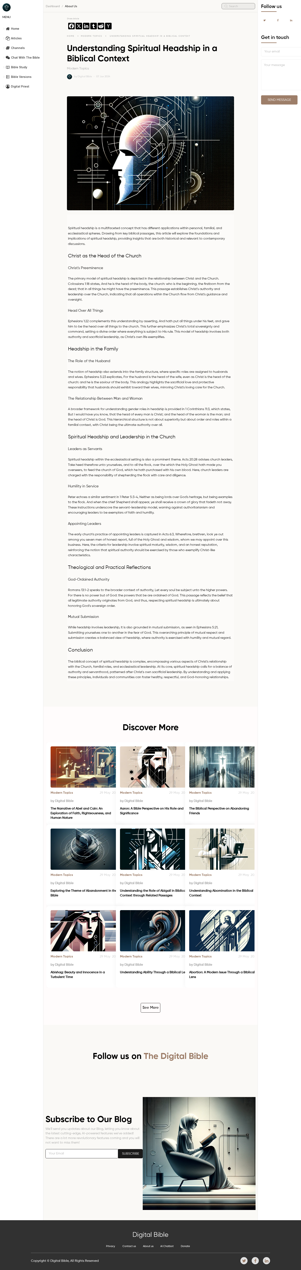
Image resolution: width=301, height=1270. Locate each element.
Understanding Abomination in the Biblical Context (221, 893)
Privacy (110, 1246)
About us (148, 1246)
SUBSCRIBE (130, 1153)
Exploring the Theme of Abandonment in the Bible (84, 893)
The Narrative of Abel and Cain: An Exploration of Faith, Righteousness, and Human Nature (81, 813)
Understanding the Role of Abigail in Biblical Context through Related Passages (153, 893)
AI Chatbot (167, 1246)
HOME (70, 36)
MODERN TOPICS (92, 36)
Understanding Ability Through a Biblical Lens (154, 972)
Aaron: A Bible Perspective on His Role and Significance (152, 811)
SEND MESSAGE (279, 100)
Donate (185, 1246)
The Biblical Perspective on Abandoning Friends (219, 811)
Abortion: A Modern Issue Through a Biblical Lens (222, 975)
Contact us (129, 1246)
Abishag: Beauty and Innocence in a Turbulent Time (78, 975)
